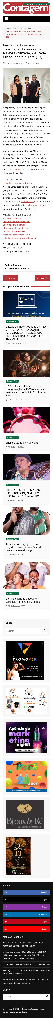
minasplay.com (35, 205)
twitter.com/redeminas (14, 231)
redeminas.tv (18, 169)
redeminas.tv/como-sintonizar (17, 183)
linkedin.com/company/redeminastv (20, 238)
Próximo (40, 278)
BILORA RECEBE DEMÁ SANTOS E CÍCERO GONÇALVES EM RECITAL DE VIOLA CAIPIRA (25, 493)
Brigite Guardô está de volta (22, 442)
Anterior (12, 278)
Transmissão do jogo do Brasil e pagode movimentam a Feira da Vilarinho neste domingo (24, 547)
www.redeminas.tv (12, 218)
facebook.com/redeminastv (16, 234)
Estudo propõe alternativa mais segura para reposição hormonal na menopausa (23, 944)
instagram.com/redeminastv (16, 221)
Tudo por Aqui (33, 63)
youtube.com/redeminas (14, 224)
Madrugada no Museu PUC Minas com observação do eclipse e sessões (26, 972)
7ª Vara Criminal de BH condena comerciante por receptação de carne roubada (25, 981)
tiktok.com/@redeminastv (15, 228)
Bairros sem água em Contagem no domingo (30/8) (26, 964)
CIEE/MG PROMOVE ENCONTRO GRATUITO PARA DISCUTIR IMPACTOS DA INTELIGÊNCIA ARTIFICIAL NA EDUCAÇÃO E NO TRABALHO (26, 332)
